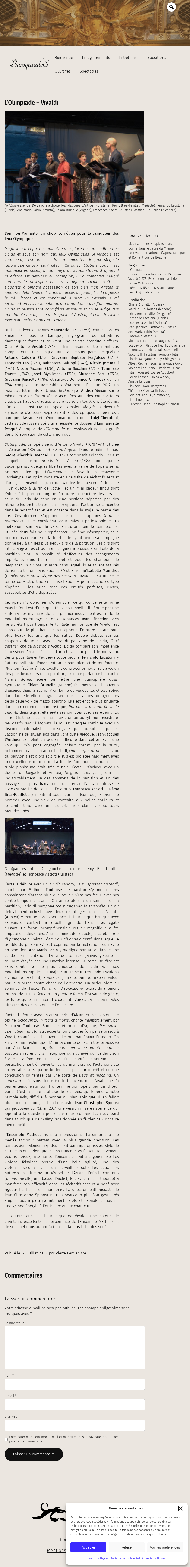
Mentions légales (98, 1558)
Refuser (127, 1547)
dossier (85, 423)
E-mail (10, 1396)
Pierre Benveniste (71, 1253)
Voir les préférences (165, 1547)
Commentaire (16, 1323)
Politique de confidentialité (127, 1558)
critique (26, 1119)
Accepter (88, 1547)
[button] (180, 1508)
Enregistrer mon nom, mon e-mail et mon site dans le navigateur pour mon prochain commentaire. (64, 1439)
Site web (11, 1416)
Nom (9, 1376)
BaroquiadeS (29, 64)
